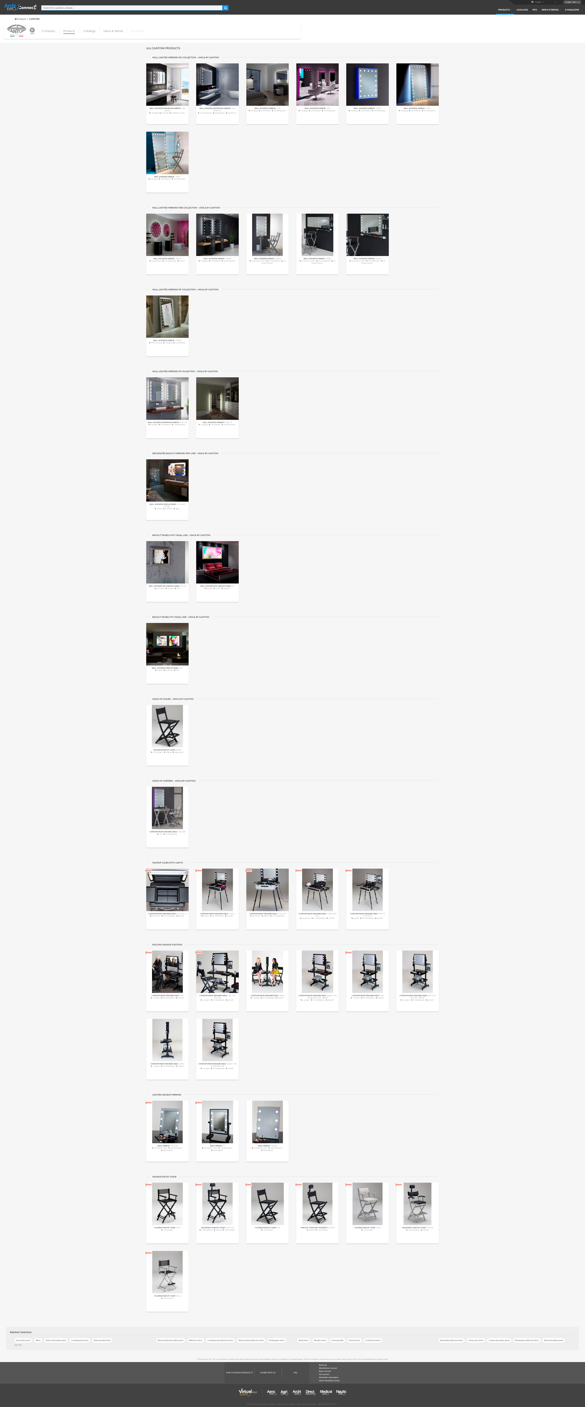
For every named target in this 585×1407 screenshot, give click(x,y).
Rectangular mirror (277, 1340)
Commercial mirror (373, 1340)
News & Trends (550, 9)
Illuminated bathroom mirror (451, 1340)
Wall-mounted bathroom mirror (251, 1340)
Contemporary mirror (80, 1340)
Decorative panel (23, 1340)
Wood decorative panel (553, 1340)
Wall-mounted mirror (102, 1340)
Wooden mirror (320, 1340)
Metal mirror (304, 1340)
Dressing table (338, 1340)
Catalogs (522, 9)
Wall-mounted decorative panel (170, 1340)
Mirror (38, 1340)
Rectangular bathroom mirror (527, 1340)
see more (18, 1345)
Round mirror (354, 1340)
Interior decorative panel (56, 1340)
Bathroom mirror (195, 1340)
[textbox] (132, 8)
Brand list (323, 1365)
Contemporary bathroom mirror (220, 1340)
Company (48, 31)
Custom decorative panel (499, 1340)
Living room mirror (475, 1340)
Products (504, 9)
